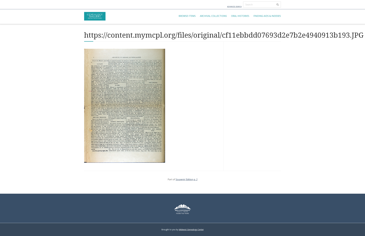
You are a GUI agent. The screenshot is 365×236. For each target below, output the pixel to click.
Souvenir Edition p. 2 (186, 179)
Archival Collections (213, 16)
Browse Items (187, 16)
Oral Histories (240, 16)
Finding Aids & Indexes (267, 16)
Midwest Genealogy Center (191, 229)
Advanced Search (234, 6)
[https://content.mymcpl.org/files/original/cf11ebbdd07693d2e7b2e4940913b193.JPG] (124, 161)
